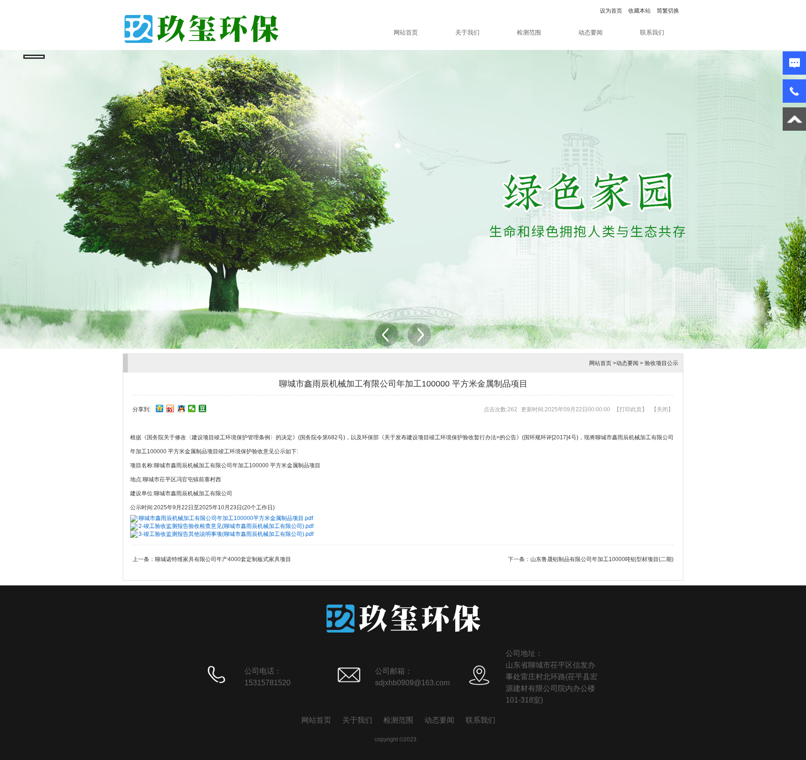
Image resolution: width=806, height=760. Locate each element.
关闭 (662, 409)
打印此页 (630, 409)
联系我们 (652, 32)
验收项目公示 (661, 363)
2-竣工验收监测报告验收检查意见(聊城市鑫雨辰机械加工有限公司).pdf (226, 526)
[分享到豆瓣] (203, 408)
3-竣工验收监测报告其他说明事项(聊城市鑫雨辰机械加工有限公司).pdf (226, 534)
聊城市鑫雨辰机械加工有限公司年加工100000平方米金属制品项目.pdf (226, 518)
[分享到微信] (192, 408)
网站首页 (406, 32)
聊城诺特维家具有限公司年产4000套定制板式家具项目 (223, 559)
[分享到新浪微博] (170, 408)
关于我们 (467, 32)
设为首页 (611, 10)
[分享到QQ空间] (160, 408)
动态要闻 (590, 32)
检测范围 (529, 32)
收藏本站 (639, 10)
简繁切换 (668, 10)
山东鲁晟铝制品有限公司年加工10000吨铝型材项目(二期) (602, 559)
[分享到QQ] (181, 408)
